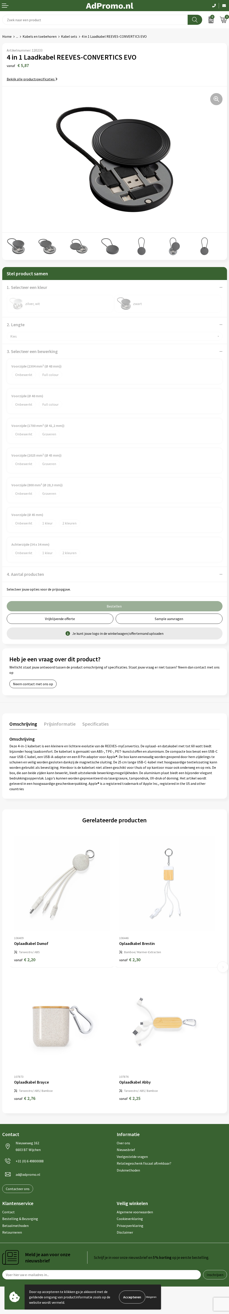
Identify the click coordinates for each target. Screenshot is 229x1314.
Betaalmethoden (15, 1225)
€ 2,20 (24, 959)
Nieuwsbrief (126, 1149)
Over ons (123, 1143)
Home (7, 36)
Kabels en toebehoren (40, 36)
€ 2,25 (129, 1098)
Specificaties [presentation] (95, 724)
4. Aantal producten (25, 574)
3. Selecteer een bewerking (32, 351)
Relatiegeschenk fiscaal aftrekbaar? (144, 1163)
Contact (8, 1212)
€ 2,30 (129, 959)
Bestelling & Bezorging (20, 1218)
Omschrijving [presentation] (23, 724)
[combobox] (95, 20)
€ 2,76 (24, 1098)
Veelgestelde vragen (132, 1156)
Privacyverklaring (130, 1225)
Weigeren (151, 1297)
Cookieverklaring (130, 1218)
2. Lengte (16, 324)
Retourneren (12, 1232)
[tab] (23, 725)
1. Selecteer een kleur (27, 287)
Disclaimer (125, 1232)
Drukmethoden (128, 1170)
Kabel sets (69, 36)
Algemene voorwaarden (135, 1212)
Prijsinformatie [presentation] (60, 724)
